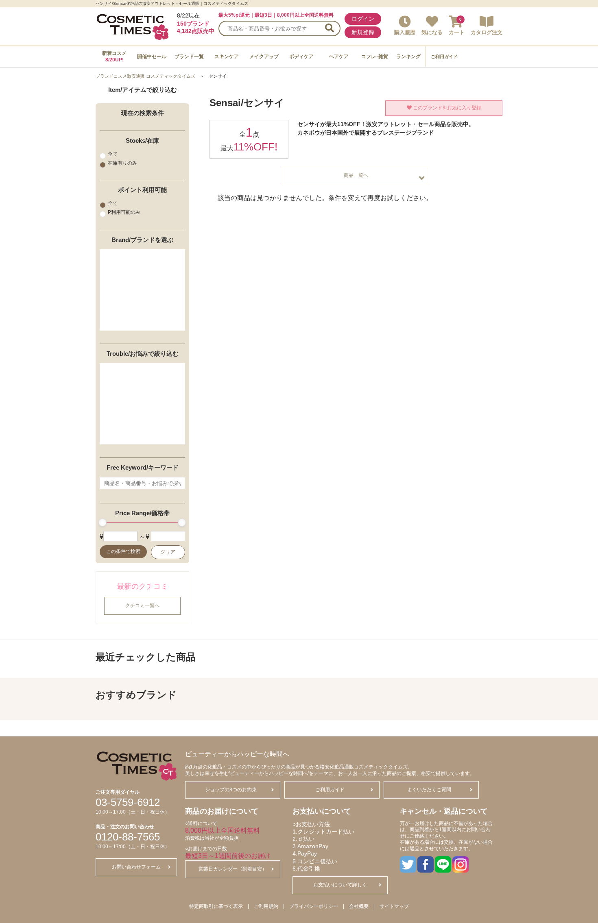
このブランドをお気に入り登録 (446, 108)
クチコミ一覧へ (142, 606)
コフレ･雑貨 (374, 56)
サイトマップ (394, 906)
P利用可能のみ (124, 212)
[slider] (102, 523)
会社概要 (359, 906)
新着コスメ (114, 56)
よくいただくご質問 (429, 789)
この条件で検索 (123, 552)
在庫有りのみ (122, 163)
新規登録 (362, 32)
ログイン (362, 18)
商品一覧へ (356, 175)
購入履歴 (404, 32)
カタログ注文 (486, 32)
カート (457, 32)
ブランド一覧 (189, 56)
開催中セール (151, 56)
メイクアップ (264, 56)
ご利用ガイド (444, 56)
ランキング (408, 56)
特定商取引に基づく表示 (216, 906)
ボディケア (301, 56)
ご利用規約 (266, 906)
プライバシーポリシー (313, 906)
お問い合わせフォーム (136, 867)
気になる (432, 32)
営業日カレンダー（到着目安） (233, 869)
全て (113, 154)
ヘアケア (339, 56)
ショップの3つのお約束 (231, 789)
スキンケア (226, 56)
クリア (168, 552)
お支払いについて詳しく (340, 885)
